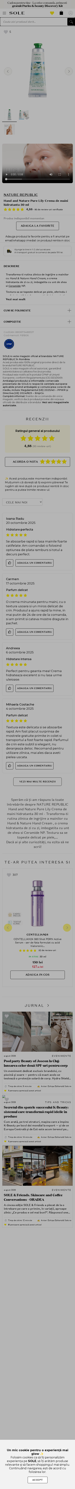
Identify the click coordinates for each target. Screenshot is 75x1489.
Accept (37, 1479)
